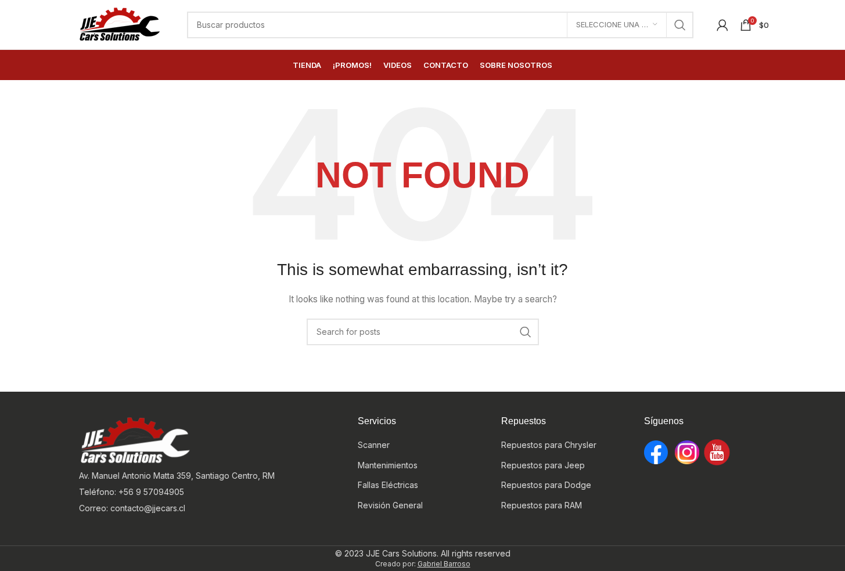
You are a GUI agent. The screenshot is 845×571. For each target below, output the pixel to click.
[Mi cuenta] (722, 25)
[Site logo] (120, 23)
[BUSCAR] (680, 25)
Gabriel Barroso (444, 563)
